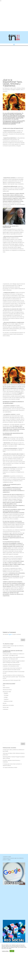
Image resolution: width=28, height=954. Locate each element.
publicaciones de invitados (8, 705)
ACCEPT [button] (11, 951)
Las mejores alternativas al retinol (10, 671)
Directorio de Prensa (7, 689)
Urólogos (6, 697)
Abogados (6, 693)
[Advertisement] (14, 16)
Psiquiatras (6, 699)
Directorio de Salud (7, 691)
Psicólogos (6, 695)
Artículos (19, 88)
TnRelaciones (7, 88)
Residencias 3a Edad (8, 701)
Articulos (4, 703)
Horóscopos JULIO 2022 (8, 680)
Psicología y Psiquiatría (15, 89)
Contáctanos (5, 709)
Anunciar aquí (5, 707)
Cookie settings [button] (5, 951)
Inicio (4, 685)
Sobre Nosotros (6, 687)
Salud (22, 89)
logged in (10, 634)
